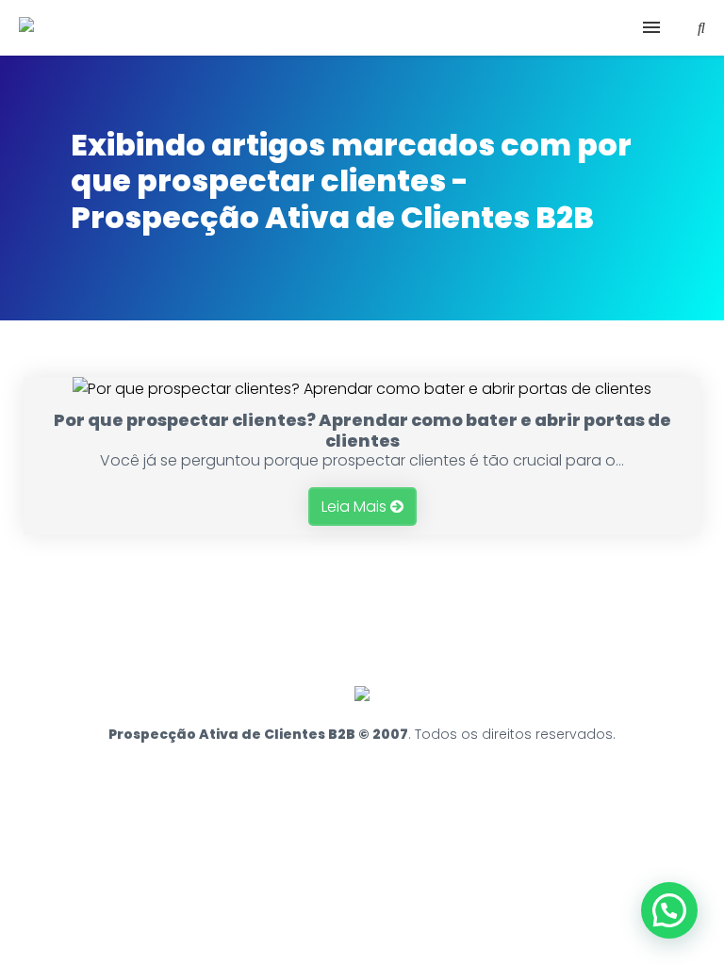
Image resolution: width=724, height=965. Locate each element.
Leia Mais (355, 506)
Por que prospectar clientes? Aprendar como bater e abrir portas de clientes (362, 430)
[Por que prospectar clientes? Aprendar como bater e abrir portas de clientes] (362, 389)
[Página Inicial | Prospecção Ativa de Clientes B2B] (26, 26)
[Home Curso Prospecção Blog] (362, 28)
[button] (669, 910)
